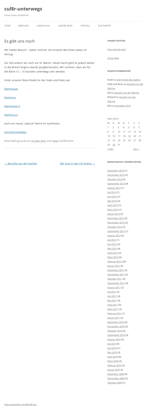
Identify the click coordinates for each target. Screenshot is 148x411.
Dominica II (11, 115)
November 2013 (116, 175)
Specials (85, 25)
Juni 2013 (112, 196)
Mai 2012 (112, 248)
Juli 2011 (111, 291)
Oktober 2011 (114, 278)
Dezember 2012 (115, 218)
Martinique (11, 89)
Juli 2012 (111, 239)
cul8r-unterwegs (23, 8)
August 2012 (114, 235)
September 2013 (116, 183)
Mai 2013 (112, 201)
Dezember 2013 (115, 170)
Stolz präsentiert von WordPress (20, 404)
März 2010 (112, 361)
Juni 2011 (112, 296)
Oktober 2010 (114, 330)
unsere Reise (65, 25)
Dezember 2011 (115, 270)
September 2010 (116, 335)
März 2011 (112, 309)
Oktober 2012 (114, 226)
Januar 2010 (113, 369)
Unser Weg (113, 58)
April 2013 (112, 205)
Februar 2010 (114, 365)
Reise (55, 140)
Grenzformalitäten (15, 132)
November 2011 (116, 274)
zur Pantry (104, 25)
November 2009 (116, 378)
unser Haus (43, 25)
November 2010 (116, 326)
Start (7, 25)
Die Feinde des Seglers (129, 79)
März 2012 (112, 257)
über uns (23, 25)
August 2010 (114, 339)
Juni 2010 (112, 348)
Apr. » (136, 149)
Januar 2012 (113, 265)
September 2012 (116, 231)
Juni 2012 (112, 244)
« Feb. (110, 149)
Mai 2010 (112, 352)
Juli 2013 (111, 192)
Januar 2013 (113, 214)
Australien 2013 (122, 105)
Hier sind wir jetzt (116, 49)
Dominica (10, 97)
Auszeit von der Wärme (126, 92)
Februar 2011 (114, 313)
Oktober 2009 (114, 382)
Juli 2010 (111, 343)
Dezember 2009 (115, 374)
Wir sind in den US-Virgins (77, 163)
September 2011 (116, 283)
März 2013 (112, 209)
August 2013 (114, 188)
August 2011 (114, 287)
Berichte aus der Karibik (20, 163)
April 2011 (112, 304)
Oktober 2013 (114, 179)
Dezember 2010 (115, 322)
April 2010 (112, 356)
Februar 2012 (114, 261)
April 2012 (112, 252)
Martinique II (12, 106)
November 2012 (116, 222)
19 (129, 136)
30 (114, 144)
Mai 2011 (112, 300)
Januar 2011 (113, 317)
